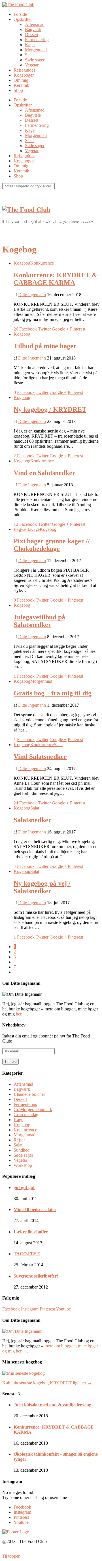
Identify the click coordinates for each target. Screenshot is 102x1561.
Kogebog (22, 263)
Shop (18, 90)
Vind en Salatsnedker (44, 472)
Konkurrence (42, 263)
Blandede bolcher (29, 1094)
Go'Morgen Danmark (33, 1109)
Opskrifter (23, 19)
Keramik (21, 85)
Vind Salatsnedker (40, 756)
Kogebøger (24, 75)
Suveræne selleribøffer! (36, 1276)
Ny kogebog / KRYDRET (50, 409)
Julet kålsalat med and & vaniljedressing (52, 1404)
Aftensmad (34, 24)
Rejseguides (24, 70)
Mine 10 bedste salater (35, 1209)
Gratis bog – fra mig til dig (53, 693)
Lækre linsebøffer (31, 1231)
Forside (20, 14)
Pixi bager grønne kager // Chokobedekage (52, 544)
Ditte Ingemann (32, 294)
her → (21, 1014)
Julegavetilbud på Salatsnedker (39, 620)
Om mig (21, 80)
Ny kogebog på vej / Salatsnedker (42, 887)
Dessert (31, 34)
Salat (29, 54)
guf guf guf (24, 1187)
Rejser (19, 1140)
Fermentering (37, 39)
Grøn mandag (26, 1114)
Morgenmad (36, 49)
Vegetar (32, 65)
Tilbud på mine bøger (45, 346)
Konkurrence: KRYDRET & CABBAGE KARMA (55, 278)
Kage (30, 44)
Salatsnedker (32, 820)
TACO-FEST (27, 1253)
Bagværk (33, 29)
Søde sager (34, 59)
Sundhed (21, 1150)
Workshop (23, 1165)
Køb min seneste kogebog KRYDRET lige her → (47, 1382)
